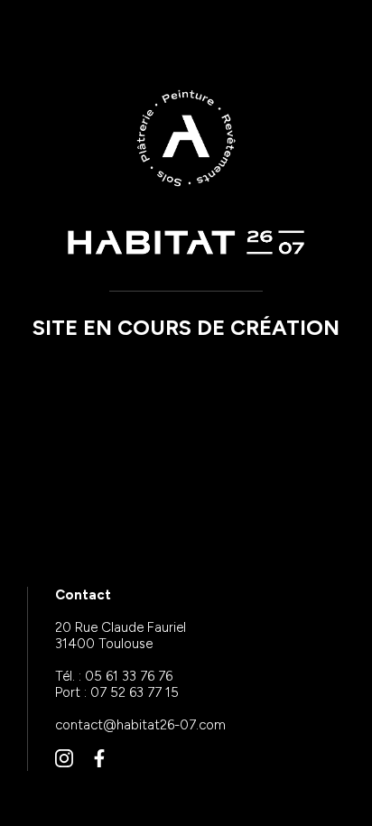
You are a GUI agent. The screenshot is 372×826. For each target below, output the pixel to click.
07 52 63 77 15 (134, 692)
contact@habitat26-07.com (140, 725)
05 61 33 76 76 (128, 676)
